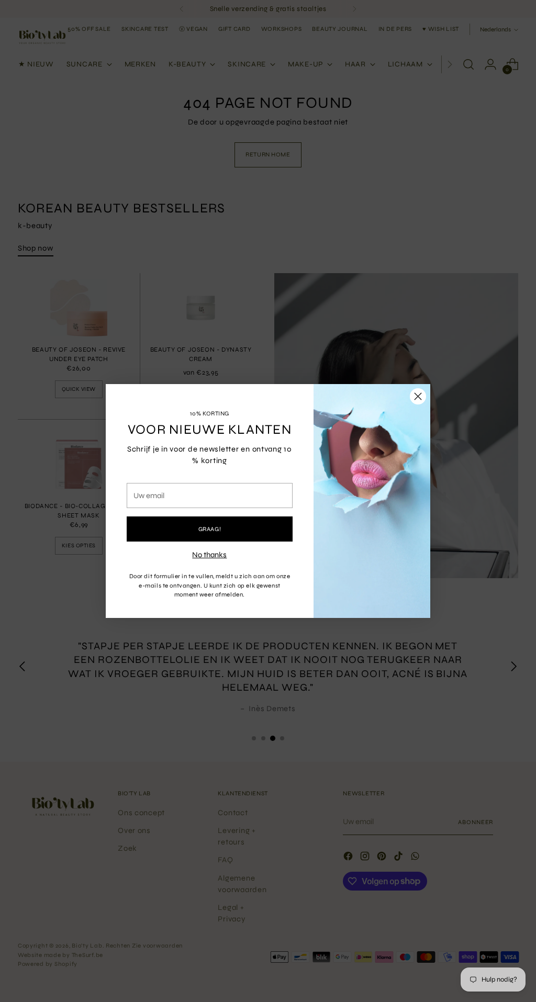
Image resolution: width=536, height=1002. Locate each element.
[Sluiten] (418, 396)
